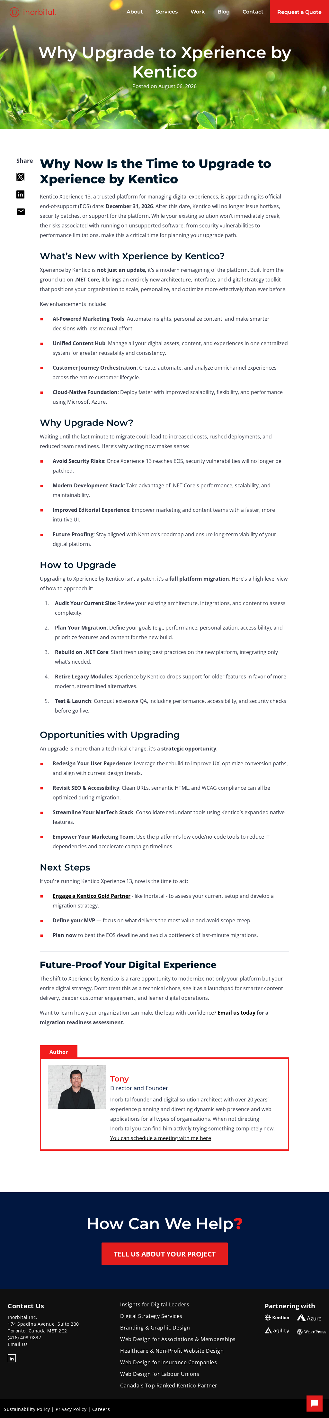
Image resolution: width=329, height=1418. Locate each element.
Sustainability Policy (27, 1409)
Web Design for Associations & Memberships (178, 1339)
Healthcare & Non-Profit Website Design (172, 1351)
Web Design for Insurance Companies (168, 1362)
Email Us (18, 1344)
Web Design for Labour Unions (159, 1374)
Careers (101, 1409)
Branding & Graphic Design (155, 1328)
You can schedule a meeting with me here (160, 1138)
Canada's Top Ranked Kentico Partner (169, 1385)
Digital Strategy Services (151, 1316)
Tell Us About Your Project (165, 1253)
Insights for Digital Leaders (154, 1304)
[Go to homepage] (34, 12)
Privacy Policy (71, 1409)
